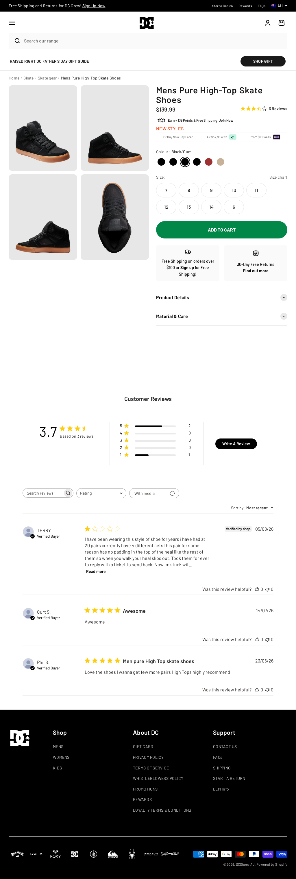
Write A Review (236, 443)
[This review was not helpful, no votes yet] (267, 589)
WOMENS (61, 757)
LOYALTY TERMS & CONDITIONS (162, 810)
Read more (96, 571)
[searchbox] (43, 492)
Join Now (226, 120)
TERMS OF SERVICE (151, 767)
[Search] (15, 40)
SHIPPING (222, 767)
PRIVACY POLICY (148, 757)
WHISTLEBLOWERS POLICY (158, 778)
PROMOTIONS (145, 789)
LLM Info (221, 789)
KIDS (57, 767)
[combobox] (154, 40)
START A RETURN (229, 778)
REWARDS (142, 799)
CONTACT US (225, 746)
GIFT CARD (143, 746)
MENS (58, 746)
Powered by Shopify (272, 864)
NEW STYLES (170, 128)
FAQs (217, 757)
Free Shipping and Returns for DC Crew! (57, 5)
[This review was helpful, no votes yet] (257, 589)
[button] (12, 23)
